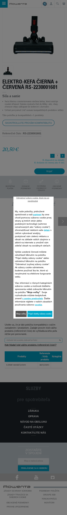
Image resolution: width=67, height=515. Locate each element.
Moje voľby (21, 314)
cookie (38, 304)
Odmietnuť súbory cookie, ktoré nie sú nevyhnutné (32, 199)
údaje (47, 230)
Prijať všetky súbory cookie (40, 314)
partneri (37, 214)
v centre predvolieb (32, 298)
